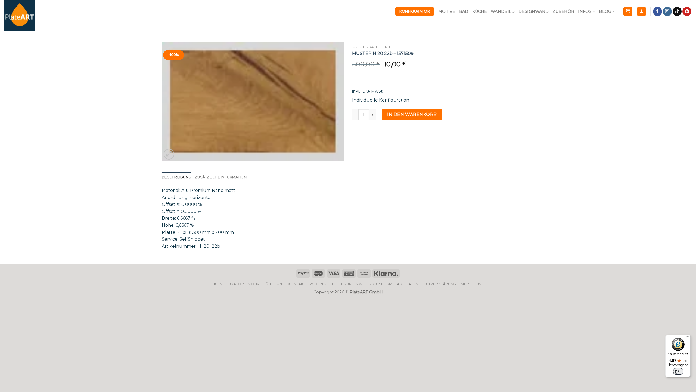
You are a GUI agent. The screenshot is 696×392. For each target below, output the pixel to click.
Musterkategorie (371, 47)
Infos (584, 11)
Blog (605, 11)
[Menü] (687, 338)
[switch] (678, 371)
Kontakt (297, 284)
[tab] (176, 177)
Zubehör (563, 11)
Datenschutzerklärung (431, 284)
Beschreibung (176, 177)
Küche (479, 11)
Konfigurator (229, 284)
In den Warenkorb (412, 114)
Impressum (471, 284)
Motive (446, 11)
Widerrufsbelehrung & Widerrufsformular (355, 284)
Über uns (275, 284)
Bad (463, 11)
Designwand (533, 11)
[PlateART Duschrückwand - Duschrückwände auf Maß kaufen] (19, 15)
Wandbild (503, 11)
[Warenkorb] (627, 11)
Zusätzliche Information (221, 177)
